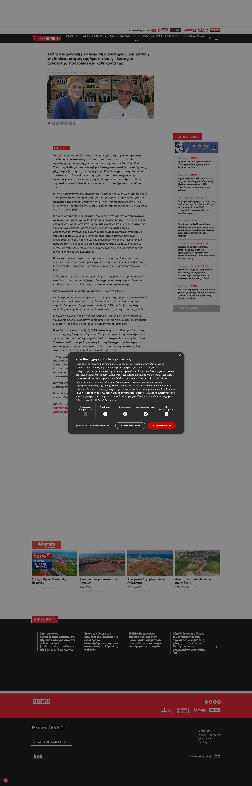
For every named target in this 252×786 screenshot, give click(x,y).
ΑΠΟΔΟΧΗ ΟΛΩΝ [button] (162, 425)
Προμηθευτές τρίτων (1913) (152, 378)
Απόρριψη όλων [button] (130, 425)
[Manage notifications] (5, 780)
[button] (92, 425)
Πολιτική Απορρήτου (106, 400)
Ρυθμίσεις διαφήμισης (87, 396)
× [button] (179, 355)
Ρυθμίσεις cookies (85, 400)
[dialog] (126, 393)
